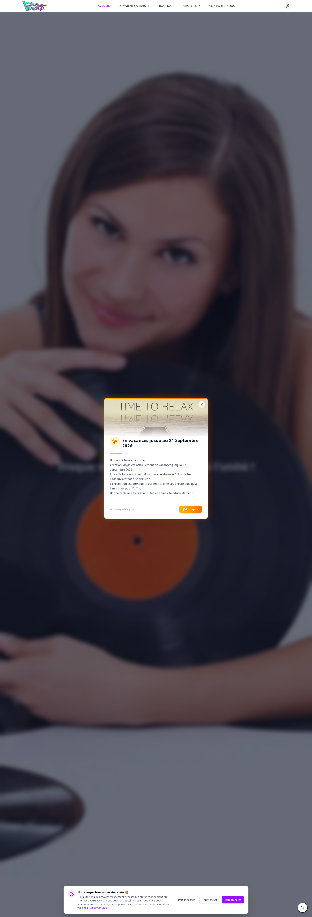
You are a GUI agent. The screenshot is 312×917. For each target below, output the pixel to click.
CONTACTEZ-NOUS (222, 6)
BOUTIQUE (166, 6)
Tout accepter (233, 899)
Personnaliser (186, 899)
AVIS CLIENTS (192, 6)
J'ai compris (190, 509)
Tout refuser (209, 899)
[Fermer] (201, 404)
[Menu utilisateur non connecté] (288, 6)
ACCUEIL (104, 6)
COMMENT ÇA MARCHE (134, 6)
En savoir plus (98, 907)
